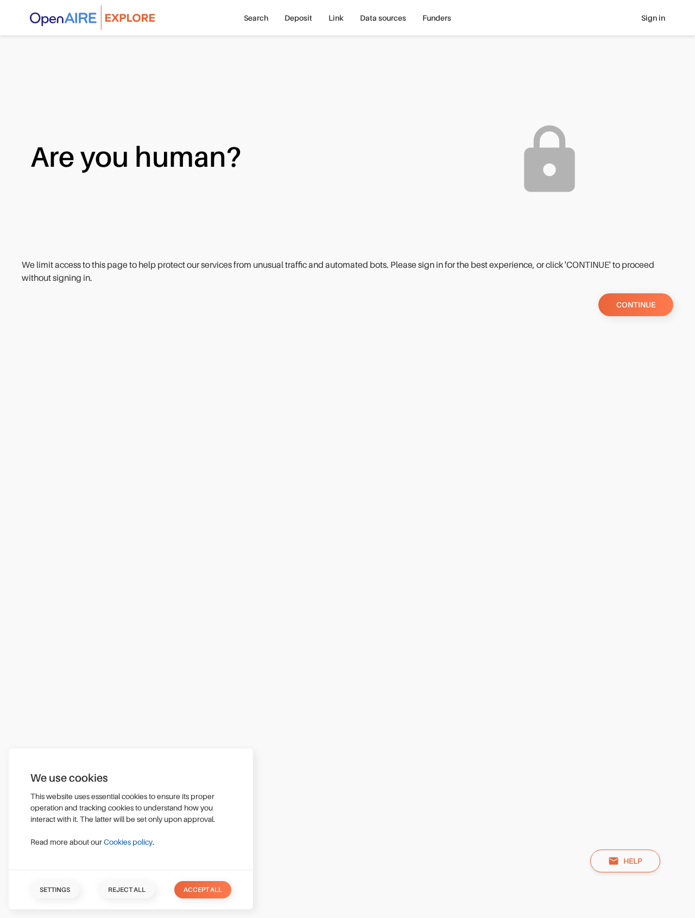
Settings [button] (55, 890)
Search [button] (256, 18)
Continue (635, 304)
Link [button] (336, 18)
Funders (436, 18)
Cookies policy (128, 842)
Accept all (203, 890)
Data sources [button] (383, 18)
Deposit (298, 18)
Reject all (127, 890)
